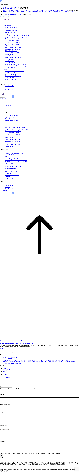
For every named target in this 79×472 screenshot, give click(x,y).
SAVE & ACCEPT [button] (4, 471)
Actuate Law (8, 340)
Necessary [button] (2, 465)
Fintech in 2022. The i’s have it (10, 8)
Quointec (29, 340)
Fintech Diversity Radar (23, 340)
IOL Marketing (51, 448)
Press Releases (6, 377)
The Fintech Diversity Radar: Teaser (12, 14)
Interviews (5, 376)
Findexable (5, 373)
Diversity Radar (3, 340)
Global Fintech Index (8, 374)
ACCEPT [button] (58, 453)
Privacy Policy (39, 448)
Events (4, 371)
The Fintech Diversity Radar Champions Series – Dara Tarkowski (16, 343)
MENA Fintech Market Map (9, 7)
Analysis (4, 368)
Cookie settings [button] (51, 453)
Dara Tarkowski (15, 340)
